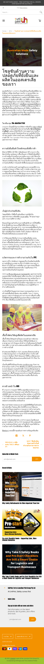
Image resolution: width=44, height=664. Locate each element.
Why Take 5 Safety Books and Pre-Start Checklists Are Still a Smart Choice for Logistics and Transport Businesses (22, 577)
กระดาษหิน (24, 216)
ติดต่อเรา (5, 431)
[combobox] (20, 12)
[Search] (41, 12)
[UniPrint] (21, 20)
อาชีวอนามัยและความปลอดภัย (18, 274)
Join (36, 459)
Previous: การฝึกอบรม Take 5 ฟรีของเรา (12, 444)
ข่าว (10, 31)
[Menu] (3, 20)
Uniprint (12, 658)
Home (4, 31)
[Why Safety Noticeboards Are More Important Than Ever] (22, 486)
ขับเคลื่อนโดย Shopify (8, 645)
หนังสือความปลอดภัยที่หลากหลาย (21, 105)
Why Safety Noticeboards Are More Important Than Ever (20, 503)
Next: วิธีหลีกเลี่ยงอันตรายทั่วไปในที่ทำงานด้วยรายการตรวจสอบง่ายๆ (31, 444)
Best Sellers (23, 8)
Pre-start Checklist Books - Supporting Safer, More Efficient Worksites (19, 539)
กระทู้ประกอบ (28, 364)
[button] (40, 20)
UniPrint (4, 641)
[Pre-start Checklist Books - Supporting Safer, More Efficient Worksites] (22, 522)
